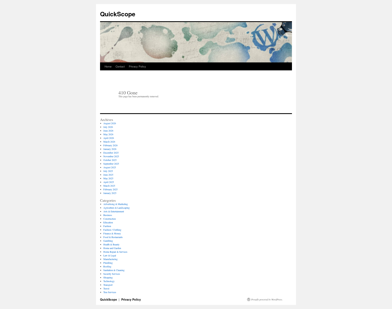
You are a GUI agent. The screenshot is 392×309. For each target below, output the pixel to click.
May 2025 (108, 178)
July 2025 (108, 171)
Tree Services (109, 292)
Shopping (108, 277)
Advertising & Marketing (115, 204)
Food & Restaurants (113, 237)
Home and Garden (112, 248)
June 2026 (108, 130)
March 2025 (109, 185)
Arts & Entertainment (113, 211)
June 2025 (108, 174)
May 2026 (108, 134)
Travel (106, 288)
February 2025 (110, 189)
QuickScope (117, 13)
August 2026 (109, 123)
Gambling (108, 240)
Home (108, 66)
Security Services (111, 273)
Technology (109, 281)
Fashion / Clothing (112, 229)
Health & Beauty (111, 244)
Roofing (107, 266)
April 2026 (108, 138)
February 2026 (110, 145)
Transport (107, 284)
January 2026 (109, 149)
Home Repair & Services (115, 251)
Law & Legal (109, 255)
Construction (109, 218)
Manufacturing (110, 259)
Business (107, 215)
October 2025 (110, 160)
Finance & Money (112, 233)
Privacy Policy (137, 66)
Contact (120, 66)
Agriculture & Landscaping (116, 207)
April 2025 (108, 182)
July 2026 (108, 126)
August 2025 (109, 167)
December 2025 (111, 152)
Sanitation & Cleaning (114, 270)
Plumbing (108, 262)
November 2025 (111, 156)
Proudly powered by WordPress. (267, 299)
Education (108, 222)
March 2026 (109, 141)
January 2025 (109, 193)
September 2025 (111, 163)
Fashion (107, 226)
